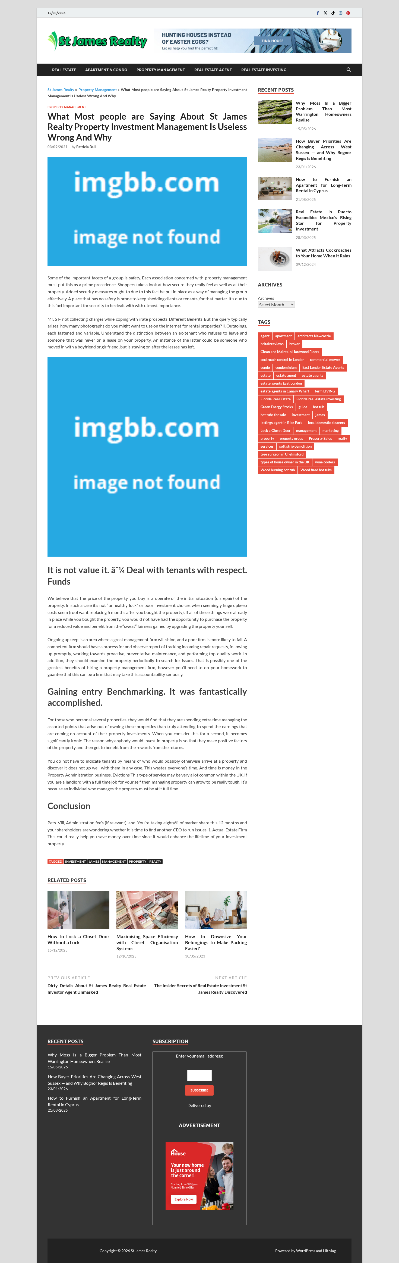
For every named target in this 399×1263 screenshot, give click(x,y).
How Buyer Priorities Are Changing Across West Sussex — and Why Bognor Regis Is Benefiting (324, 149)
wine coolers (325, 462)
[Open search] (349, 70)
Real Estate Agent (213, 70)
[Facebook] (318, 13)
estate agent (286, 375)
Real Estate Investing (263, 70)
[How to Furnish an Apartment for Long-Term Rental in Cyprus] (275, 179)
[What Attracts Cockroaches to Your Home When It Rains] (275, 250)
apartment (283, 336)
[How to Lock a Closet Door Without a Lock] (78, 911)
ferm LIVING (325, 391)
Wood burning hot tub (278, 470)
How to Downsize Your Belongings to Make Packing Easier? (216, 942)
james (94, 861)
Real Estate (64, 70)
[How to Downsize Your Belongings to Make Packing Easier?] (216, 911)
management (114, 861)
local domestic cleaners (326, 422)
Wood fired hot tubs (316, 470)
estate (266, 375)
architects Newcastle (314, 336)
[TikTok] (333, 13)
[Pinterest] (348, 13)
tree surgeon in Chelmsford (282, 454)
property (137, 861)
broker (294, 344)
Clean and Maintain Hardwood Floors (290, 352)
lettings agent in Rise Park (281, 422)
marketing (330, 430)
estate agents (312, 375)
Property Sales (320, 438)
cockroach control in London (282, 359)
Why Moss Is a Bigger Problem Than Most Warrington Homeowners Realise (324, 111)
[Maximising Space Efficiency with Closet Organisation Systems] (147, 911)
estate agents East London (281, 383)
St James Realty (60, 89)
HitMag (329, 1250)
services (267, 446)
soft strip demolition (295, 446)
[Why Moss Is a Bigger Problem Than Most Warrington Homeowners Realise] (275, 103)
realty (155, 861)
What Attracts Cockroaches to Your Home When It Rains (324, 252)
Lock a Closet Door (275, 430)
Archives (266, 298)
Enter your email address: (199, 1055)
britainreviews (272, 344)
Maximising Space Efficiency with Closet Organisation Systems (147, 942)
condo (265, 367)
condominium (286, 367)
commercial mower (325, 359)
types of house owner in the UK (285, 462)
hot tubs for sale (273, 415)
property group (291, 438)
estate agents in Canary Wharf (285, 391)
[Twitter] (325, 13)
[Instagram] (340, 13)
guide (303, 407)
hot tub (318, 407)
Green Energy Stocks (277, 407)
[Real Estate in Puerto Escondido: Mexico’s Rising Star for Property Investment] (275, 212)
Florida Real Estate (276, 399)
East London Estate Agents (323, 367)
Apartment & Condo (106, 70)
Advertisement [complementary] (199, 1125)
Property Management (161, 70)
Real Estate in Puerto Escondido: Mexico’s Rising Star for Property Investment (324, 220)
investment (75, 861)
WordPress (305, 1250)
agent (265, 336)
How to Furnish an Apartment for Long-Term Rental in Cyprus (324, 185)
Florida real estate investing (318, 399)
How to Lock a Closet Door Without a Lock (78, 939)
